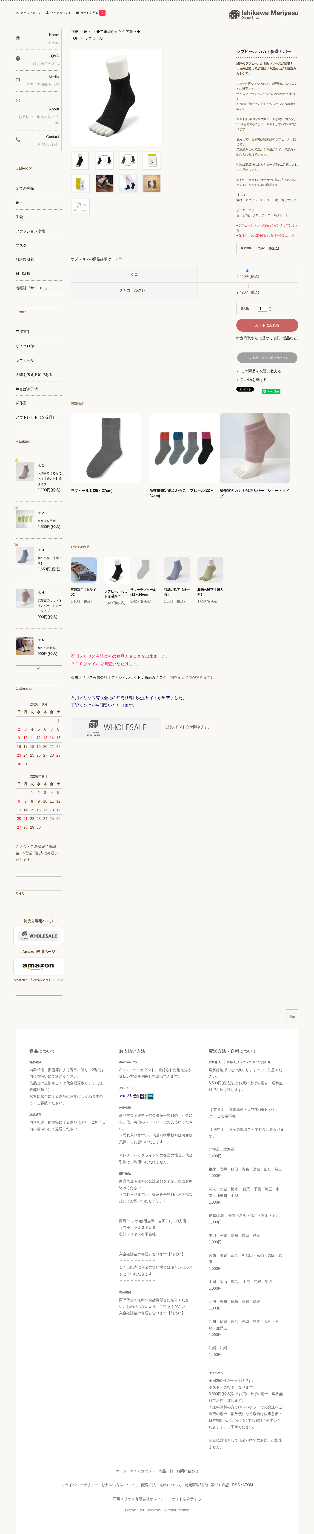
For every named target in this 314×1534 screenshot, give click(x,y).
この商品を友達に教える (261, 371)
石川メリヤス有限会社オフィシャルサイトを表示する (157, 1499)
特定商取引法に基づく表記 (207, 1485)
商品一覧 (166, 1471)
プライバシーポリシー (79, 1485)
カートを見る (91, 12)
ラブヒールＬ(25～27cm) (91, 491)
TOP (74, 32)
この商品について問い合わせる (267, 358)
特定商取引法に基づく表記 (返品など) (267, 338)
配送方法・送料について (161, 1485)
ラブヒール (94, 38)
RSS (236, 1485)
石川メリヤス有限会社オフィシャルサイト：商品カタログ (118, 677)
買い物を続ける (254, 380)
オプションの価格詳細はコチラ (96, 259)
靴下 (87, 32)
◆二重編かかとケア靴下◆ (118, 32)
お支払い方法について (119, 1485)
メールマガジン (30, 12)
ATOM (248, 1485)
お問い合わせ (188, 1471)
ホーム (120, 1471)
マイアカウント (60, 12)
